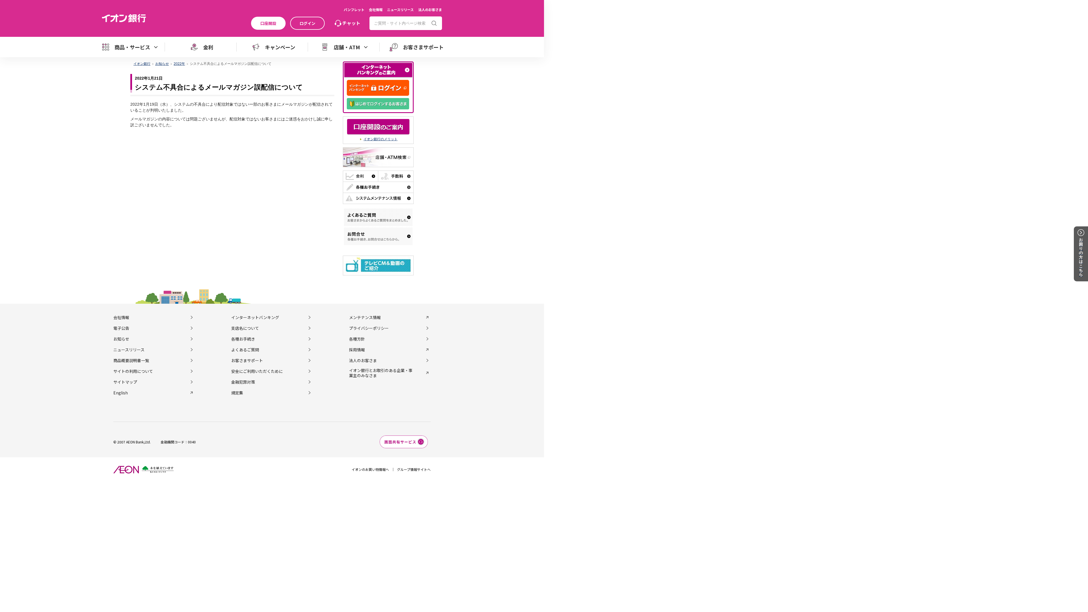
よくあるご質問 (245, 349)
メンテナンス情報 (365, 317)
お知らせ (121, 339)
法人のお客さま (430, 9)
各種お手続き (243, 339)
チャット (351, 23)
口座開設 (268, 23)
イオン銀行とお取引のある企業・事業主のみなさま (381, 373)
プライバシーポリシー (369, 328)
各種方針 (357, 339)
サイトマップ (125, 382)
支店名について (245, 328)
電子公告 (121, 328)
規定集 (237, 393)
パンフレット (354, 9)
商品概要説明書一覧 (131, 360)
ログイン (307, 23)
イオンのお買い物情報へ (370, 469)
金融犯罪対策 (243, 382)
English (120, 393)
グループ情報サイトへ (414, 469)
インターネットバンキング (255, 317)
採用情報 (357, 349)
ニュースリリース (400, 9)
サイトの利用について (133, 371)
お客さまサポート (247, 360)
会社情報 (375, 9)
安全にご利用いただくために (257, 371)
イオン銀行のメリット (381, 139)
